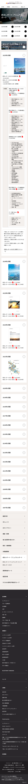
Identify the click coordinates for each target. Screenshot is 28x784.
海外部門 (4, 649)
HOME (2, 7)
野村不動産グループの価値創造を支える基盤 (16, 188)
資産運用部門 (5, 651)
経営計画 (4, 711)
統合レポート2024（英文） (9, 284)
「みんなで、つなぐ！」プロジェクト (9, 746)
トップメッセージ (5, 600)
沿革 (3, 609)
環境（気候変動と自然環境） (8, 729)
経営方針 (4, 692)
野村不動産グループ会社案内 (8, 623)
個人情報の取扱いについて (17, 763)
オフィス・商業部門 (6, 640)
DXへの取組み (5, 665)
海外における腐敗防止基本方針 (8, 769)
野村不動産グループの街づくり (8, 662)
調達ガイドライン (19, 765)
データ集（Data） (13, 212)
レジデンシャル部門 (6, 635)
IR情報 (8, 7)
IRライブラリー (15, 7)
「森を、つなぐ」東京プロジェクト (9, 749)
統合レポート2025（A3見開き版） (11, 76)
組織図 (3, 617)
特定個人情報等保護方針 (9, 765)
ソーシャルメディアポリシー (21, 769)
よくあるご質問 (17, 771)
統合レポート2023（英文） (9, 316)
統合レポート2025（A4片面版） (10, 80)
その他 (3, 660)
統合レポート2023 (7, 314)
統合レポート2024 (7, 282)
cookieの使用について (10, 779)
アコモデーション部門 (6, 637)
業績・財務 (4, 697)
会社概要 (4, 606)
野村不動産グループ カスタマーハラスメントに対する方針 (14, 767)
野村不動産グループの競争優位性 (16, 111)
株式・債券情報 (5, 703)
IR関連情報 (4, 706)
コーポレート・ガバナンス (7, 612)
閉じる (24, 782)
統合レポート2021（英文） (9, 379)
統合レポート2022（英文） (9, 348)
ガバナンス (4, 734)
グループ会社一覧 (6, 620)
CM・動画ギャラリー (6, 625)
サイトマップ (8, 763)
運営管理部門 (5, 657)
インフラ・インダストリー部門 (8, 646)
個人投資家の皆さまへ (7, 700)
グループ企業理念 (6, 603)
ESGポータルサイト (6, 726)
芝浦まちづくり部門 (6, 643)
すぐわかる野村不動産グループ (9, 714)
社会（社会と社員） (6, 731)
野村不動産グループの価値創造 (16, 93)
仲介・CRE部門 (5, 654)
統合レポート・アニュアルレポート (9, 708)
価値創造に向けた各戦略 (15, 137)
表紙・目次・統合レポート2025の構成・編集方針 (16, 89)
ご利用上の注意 (10, 771)
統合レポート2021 (7, 377)
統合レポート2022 (7, 346)
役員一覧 (4, 614)
